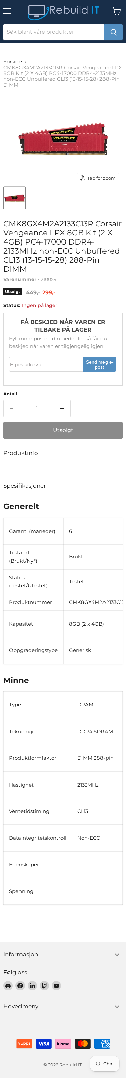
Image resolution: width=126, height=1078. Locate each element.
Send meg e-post (100, 365)
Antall (10, 393)
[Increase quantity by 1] (62, 408)
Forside (12, 61)
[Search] (113, 32)
